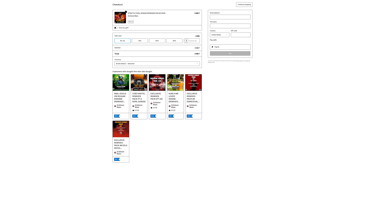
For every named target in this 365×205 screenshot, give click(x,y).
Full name (213, 22)
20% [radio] (157, 41)
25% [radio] (174, 41)
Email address (215, 13)
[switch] (115, 28)
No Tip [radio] (122, 41)
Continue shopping (244, 4)
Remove (131, 21)
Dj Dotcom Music (133, 16)
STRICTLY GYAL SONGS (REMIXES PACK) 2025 (146, 13)
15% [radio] (139, 41)
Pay (230, 53)
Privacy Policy (239, 60)
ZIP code (234, 31)
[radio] (230, 47)
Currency (118, 59)
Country (212, 31)
